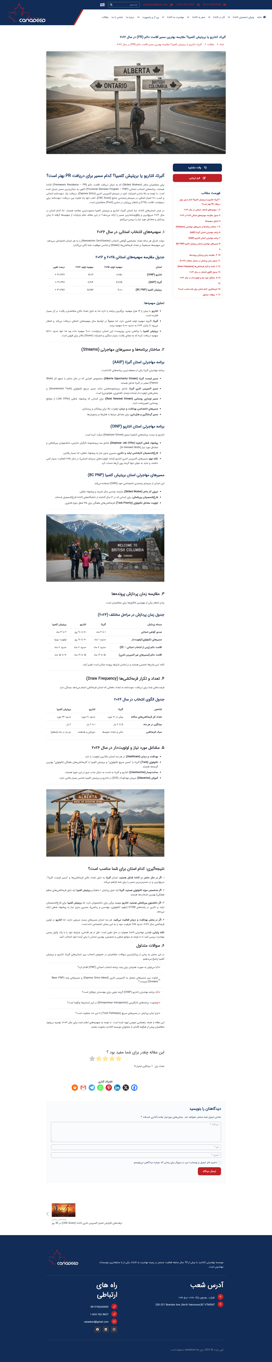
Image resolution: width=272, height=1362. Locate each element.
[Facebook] (135, 1087)
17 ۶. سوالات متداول (211, 294)
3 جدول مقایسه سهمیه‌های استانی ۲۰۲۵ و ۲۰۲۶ (200, 215)
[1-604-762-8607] (112, 1314)
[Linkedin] (118, 1087)
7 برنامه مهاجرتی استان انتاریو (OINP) (204, 238)
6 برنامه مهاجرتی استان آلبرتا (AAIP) (205, 232)
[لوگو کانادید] (26, 13)
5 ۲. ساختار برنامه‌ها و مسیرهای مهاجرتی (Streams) (198, 226)
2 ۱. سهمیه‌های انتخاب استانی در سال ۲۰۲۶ (202, 209)
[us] (102, 4)
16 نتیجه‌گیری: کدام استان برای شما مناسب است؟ (199, 289)
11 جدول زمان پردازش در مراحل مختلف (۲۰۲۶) (200, 260)
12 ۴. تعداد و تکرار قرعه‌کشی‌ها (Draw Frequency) (199, 266)
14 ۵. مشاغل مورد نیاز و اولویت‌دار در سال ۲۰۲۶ (200, 277)
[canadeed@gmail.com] (112, 1322)
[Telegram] (92, 1087)
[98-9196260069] (112, 1307)
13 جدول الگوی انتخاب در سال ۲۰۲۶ (205, 272)
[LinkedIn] (106, 1329)
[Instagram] (114, 1329)
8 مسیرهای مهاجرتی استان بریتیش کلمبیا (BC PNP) (198, 243)
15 (219, 283)
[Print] (75, 1087)
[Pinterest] (109, 1087)
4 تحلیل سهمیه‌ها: (212, 221)
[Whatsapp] (101, 1087)
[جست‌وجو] (111, 5)
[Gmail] (84, 1087)
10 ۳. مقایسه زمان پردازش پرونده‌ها (205, 255)
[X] (126, 1087)
